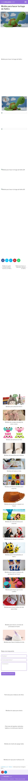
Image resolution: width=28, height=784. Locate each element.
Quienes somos (4, 779)
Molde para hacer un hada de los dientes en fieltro (21, 267)
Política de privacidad (20, 779)
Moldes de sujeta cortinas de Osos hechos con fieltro (6, 267)
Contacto (12, 779)
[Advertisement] (14, 43)
